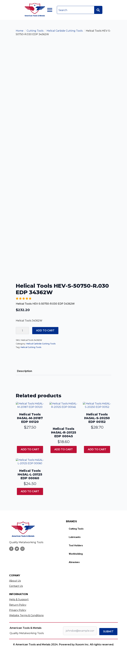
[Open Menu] (49, 9)
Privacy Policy (17, 610)
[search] (98, 10)
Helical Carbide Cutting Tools (65, 30)
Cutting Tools (35, 30)
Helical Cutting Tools (30, 347)
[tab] (24, 371)
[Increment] (26, 330)
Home (19, 30)
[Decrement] (18, 330)
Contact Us (16, 586)
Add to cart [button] (30, 449)
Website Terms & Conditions (26, 615)
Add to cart (45, 330)
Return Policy (17, 604)
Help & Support (19, 599)
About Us (15, 580)
